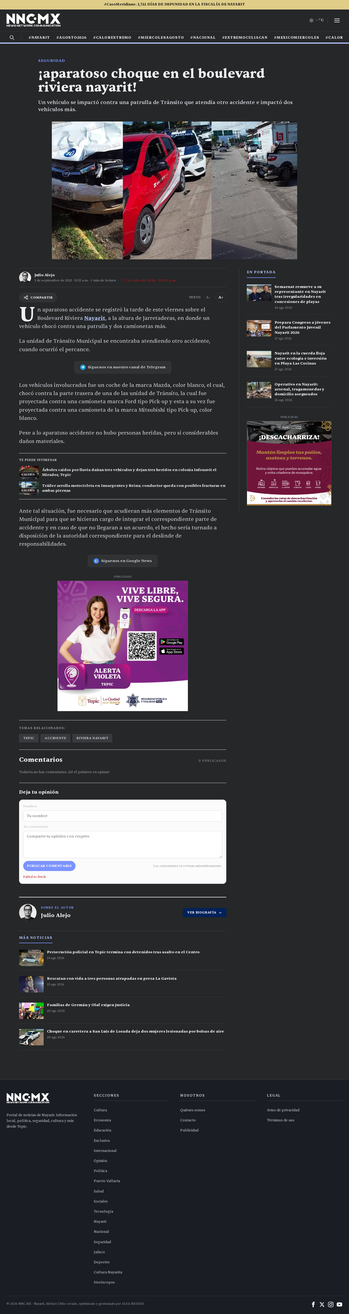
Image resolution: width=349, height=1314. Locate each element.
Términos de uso (280, 1120)
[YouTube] (339, 1304)
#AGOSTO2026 (71, 37)
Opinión (100, 1161)
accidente (55, 738)
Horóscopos (104, 1282)
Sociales (101, 1201)
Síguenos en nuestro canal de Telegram (127, 367)
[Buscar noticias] (12, 37)
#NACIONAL (202, 37)
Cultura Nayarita (108, 1272)
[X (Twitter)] (322, 1304)
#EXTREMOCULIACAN (244, 37)
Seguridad (51, 60)
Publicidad (189, 1130)
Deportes (102, 1262)
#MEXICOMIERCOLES (296, 37)
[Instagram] (331, 1304)
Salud (99, 1191)
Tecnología (103, 1211)
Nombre (30, 806)
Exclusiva (102, 1141)
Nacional (101, 1232)
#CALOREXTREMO (112, 37)
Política (100, 1171)
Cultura (100, 1110)
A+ (220, 297)
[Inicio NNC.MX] (34, 20)
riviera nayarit (92, 738)
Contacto (188, 1120)
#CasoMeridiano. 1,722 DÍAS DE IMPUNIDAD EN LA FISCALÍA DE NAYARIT (174, 4)
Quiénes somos (192, 1110)
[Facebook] (313, 1304)
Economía (102, 1120)
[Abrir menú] (337, 20)
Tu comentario (35, 826)
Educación (102, 1130)
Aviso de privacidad (283, 1110)
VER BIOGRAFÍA (201, 912)
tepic (28, 738)
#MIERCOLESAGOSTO (161, 37)
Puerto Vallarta (107, 1181)
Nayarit (94, 318)
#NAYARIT (39, 37)
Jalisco (99, 1252)
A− (208, 297)
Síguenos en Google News (126, 561)
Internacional (105, 1151)
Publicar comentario (49, 866)
